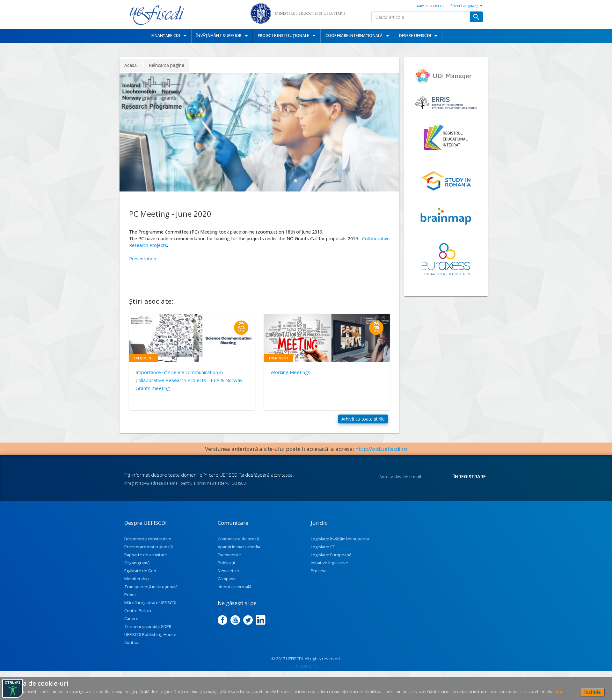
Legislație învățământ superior (340, 539)
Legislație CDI (324, 547)
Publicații (226, 563)
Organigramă (136, 563)
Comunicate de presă (238, 539)
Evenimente (229, 555)
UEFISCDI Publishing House (150, 634)
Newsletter (228, 571)
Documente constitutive (147, 539)
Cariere (131, 618)
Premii (130, 594)
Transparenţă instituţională (151, 586)
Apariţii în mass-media (239, 547)
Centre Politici (137, 610)
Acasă (130, 65)
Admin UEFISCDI (430, 6)
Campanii (226, 578)
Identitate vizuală (234, 586)
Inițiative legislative (329, 563)
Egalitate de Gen (140, 571)
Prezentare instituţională (148, 547)
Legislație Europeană (331, 555)
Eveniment (143, 358)
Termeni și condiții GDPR (147, 626)
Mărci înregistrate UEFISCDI (150, 602)
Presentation (142, 259)
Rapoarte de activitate (145, 555)
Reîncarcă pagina (166, 65)
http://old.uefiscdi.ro (381, 448)
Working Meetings (290, 372)
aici (558, 691)
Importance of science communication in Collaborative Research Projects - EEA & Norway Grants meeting (189, 380)
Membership (136, 578)
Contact (131, 642)
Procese (319, 571)
